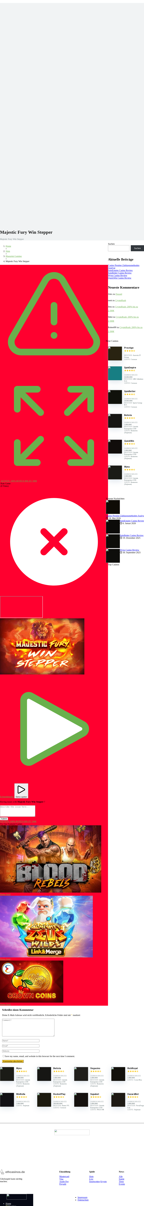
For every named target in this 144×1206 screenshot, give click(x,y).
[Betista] (115, 427)
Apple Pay (64, 1181)
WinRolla (20, 1094)
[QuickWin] (115, 453)
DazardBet (133, 1094)
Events (122, 1184)
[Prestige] (115, 360)
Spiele (121, 1179)
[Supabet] (81, 1106)
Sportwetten (94, 1181)
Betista (57, 1068)
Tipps (121, 1181)
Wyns (19, 1068)
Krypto (103, 1181)
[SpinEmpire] (115, 379)
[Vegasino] (81, 1080)
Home (8, 1203)
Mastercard (64, 1176)
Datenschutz (83, 1200)
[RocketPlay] (44, 1106)
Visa (61, 1179)
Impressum (82, 1197)
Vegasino (95, 1068)
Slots (91, 1176)
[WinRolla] (7, 1106)
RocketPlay (59, 1094)
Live (91, 1179)
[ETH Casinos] (17, 1199)
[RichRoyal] (118, 1080)
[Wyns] (115, 479)
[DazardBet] (118, 1106)
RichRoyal (132, 1068)
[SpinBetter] (115, 403)
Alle (121, 1176)
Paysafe (62, 1184)
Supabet (94, 1094)
